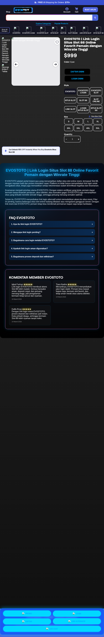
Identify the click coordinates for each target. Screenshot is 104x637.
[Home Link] (23, 10)
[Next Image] (55, 64)
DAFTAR (28, 620)
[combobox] (49, 17)
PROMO (28, 613)
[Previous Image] (16, 64)
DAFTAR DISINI (77, 72)
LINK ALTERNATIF (78, 621)
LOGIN (78, 613)
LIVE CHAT (53, 629)
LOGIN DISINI (77, 79)
